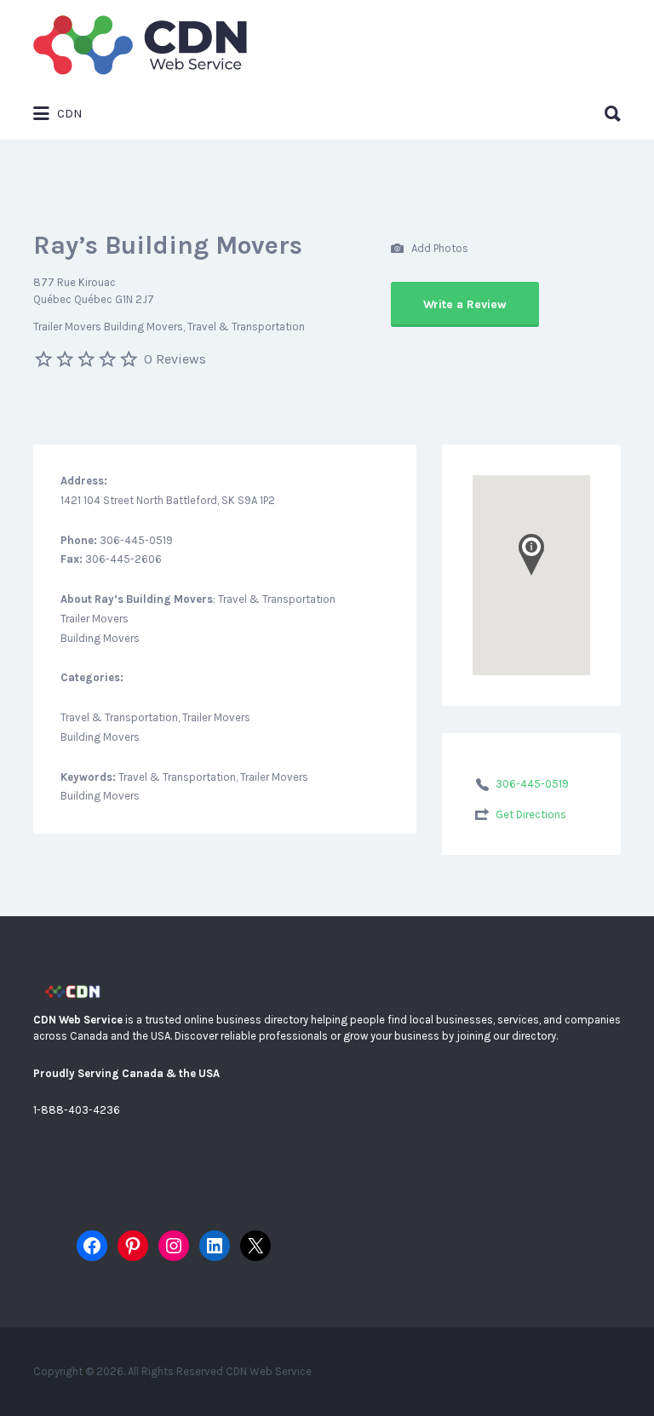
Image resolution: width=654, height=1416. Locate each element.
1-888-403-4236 (76, 1110)
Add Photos (438, 247)
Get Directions (531, 814)
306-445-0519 (532, 783)
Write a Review (465, 304)
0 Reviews (175, 359)
